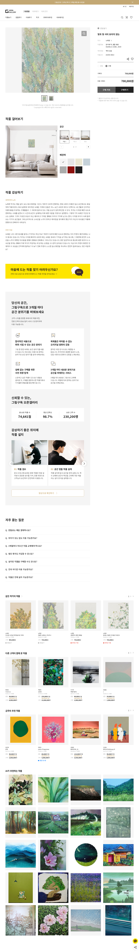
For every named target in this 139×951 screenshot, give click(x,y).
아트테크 (35, 11)
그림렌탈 (26, 11)
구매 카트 (107, 89)
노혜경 (108, 40)
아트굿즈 (44, 11)
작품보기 (8, 17)
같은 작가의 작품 (12, 596)
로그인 (124, 6)
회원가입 (131, 6)
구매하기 (124, 89)
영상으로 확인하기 (46, 493)
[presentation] (61, 147)
